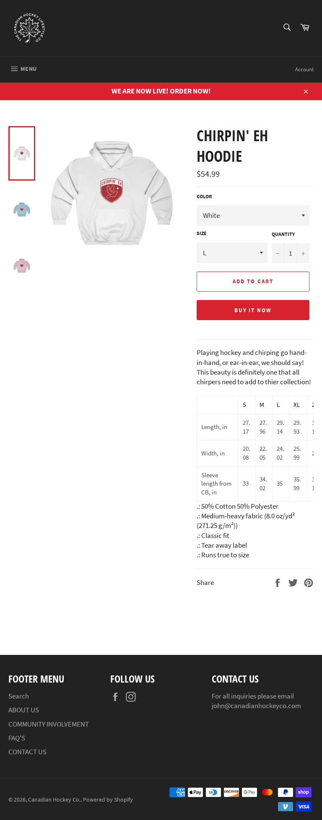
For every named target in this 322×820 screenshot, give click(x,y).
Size (202, 233)
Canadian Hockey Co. (54, 799)
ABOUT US (23, 709)
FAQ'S (16, 737)
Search (18, 696)
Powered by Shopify (108, 799)
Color (204, 196)
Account (304, 69)
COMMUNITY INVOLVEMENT (48, 724)
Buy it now (253, 310)
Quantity (283, 234)
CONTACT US (27, 751)
